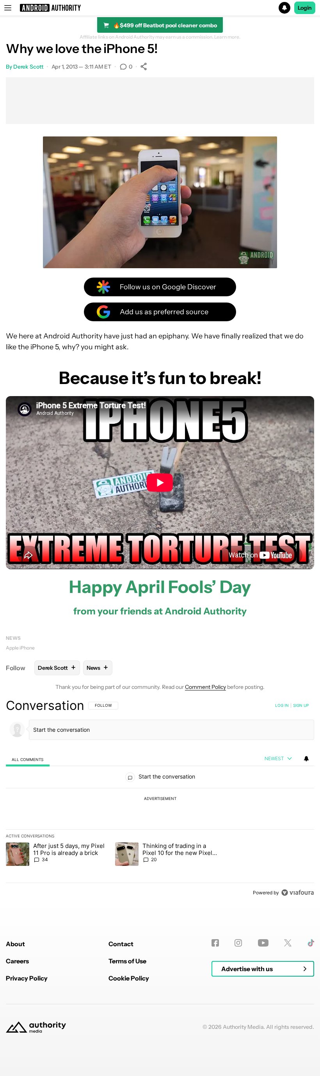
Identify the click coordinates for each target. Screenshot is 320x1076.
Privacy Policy (27, 978)
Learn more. (227, 37)
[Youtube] (263, 943)
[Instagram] (238, 943)
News (13, 638)
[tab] (28, 759)
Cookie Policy (128, 978)
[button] (160, 8)
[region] (160, 798)
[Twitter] (288, 943)
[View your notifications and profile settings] (306, 758)
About (15, 944)
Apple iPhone (20, 648)
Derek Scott (28, 66)
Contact (120, 944)
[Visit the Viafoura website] (297, 892)
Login (305, 7)
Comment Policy (205, 686)
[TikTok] (311, 943)
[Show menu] (8, 8)
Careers (17, 961)
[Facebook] (215, 943)
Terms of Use (127, 961)
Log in (282, 705)
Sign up (301, 705)
